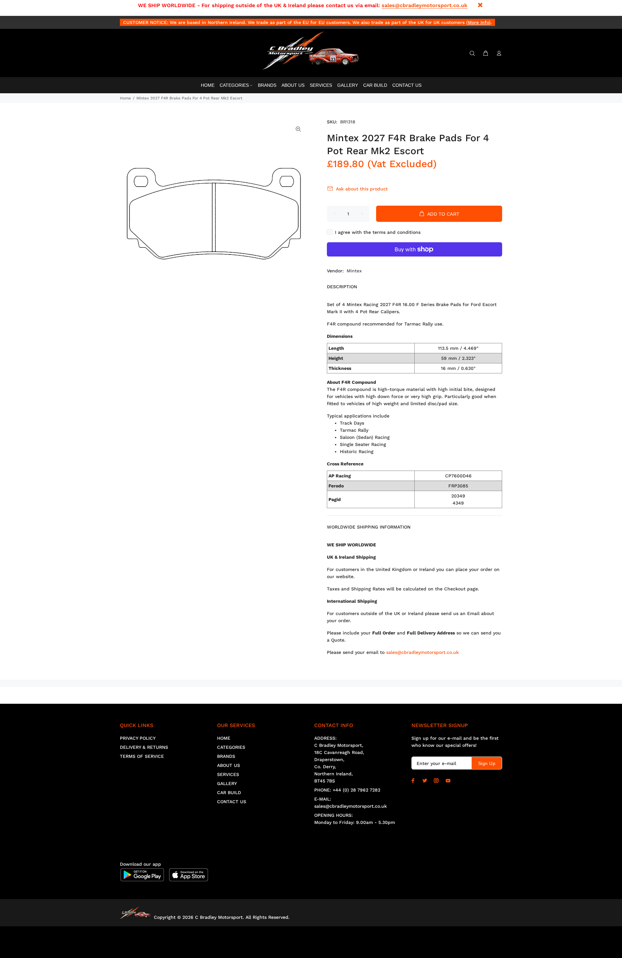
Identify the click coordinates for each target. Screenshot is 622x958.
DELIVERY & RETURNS (144, 747)
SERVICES (228, 774)
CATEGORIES (231, 747)
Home (125, 98)
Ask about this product (362, 188)
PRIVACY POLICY (138, 738)
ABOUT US (228, 765)
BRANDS (226, 756)
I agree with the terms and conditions (377, 232)
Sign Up (486, 763)
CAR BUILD (229, 792)
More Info (478, 22)
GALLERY (227, 783)
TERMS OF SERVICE (142, 756)
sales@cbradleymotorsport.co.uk (424, 5)
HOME (223, 738)
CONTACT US (231, 801)
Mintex (354, 270)
